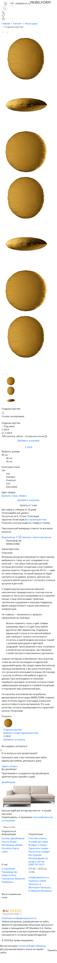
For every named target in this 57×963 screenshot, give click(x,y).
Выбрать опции (11, 732)
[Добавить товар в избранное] (5, 742)
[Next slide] (7, 32)
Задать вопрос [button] (10, 766)
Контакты (7, 848)
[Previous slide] (3, 374)
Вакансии (20, 878)
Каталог (6, 838)
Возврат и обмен (37, 844)
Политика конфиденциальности (19, 918)
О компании (8, 868)
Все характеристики (35, 519)
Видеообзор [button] (8, 537)
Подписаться (9, 831)
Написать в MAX (37, 880)
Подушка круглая (12, 729)
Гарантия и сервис (38, 848)
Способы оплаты (37, 838)
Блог (13, 875)
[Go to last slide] (3, 32)
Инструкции (35, 854)
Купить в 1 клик (28, 505)
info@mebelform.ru (38, 877)
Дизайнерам (8, 782)
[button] (11, 381)
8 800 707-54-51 (36, 864)
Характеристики (29, 732)
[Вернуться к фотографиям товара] (8, 719)
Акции (13, 841)
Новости (6, 875)
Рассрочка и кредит (39, 851)
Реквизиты (7, 881)
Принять (52, 950)
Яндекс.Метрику (37, 945)
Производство (9, 871)
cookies (22, 945)
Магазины (46, 890)
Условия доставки (38, 841)
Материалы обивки (12, 844)
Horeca (6, 841)
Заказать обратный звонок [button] (36, 537)
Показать (7, 716)
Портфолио (8, 878)
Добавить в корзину (28, 444)
